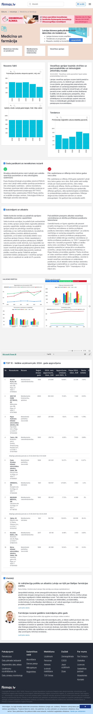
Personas (48, 660)
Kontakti (80, 679)
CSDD (64, 660)
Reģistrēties (31, 672)
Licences (81, 664)
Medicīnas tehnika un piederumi (11, 50)
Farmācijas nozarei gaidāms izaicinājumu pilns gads (43, 613)
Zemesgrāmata (67, 656)
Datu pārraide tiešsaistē (11, 660)
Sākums (4, 12)
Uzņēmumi (48, 656)
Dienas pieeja (32, 663)
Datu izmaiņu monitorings (12, 675)
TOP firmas (48, 675)
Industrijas (13, 12)
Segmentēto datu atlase (12, 664)
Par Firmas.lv (82, 656)
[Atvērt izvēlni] (90, 4)
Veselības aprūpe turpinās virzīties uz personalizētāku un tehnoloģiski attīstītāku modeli (68, 68)
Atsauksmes (82, 675)
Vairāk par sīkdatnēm (77, 711)
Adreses (47, 664)
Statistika (81, 660)
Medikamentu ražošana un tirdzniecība (32, 51)
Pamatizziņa (7, 656)
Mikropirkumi (31, 667)
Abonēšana (31, 659)
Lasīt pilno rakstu (24, 608)
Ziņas (63, 671)
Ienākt (82, 4)
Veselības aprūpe (57, 49)
